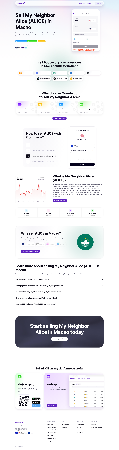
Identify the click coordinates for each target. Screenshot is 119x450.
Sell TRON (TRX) (50, 435)
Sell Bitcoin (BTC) (51, 424)
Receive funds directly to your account (43, 161)
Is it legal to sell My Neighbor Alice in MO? (32, 280)
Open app (99, 3)
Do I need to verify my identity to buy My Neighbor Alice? (38, 292)
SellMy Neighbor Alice (59, 118)
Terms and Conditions (82, 430)
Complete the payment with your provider (44, 156)
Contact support (66, 430)
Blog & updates (80, 424)
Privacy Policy (80, 432)
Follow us (81, 3)
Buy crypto (49, 441)
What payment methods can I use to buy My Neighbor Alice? (39, 286)
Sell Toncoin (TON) (51, 432)
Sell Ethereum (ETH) (51, 427)
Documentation (65, 424)
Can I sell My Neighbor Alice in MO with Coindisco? (35, 304)
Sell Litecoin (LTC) (51, 438)
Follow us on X (94, 424)
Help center (64, 427)
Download (89, 3)
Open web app (51, 405)
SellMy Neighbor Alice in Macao (30, 251)
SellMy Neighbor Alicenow (59, 339)
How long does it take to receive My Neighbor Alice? (36, 298)
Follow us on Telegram (96, 427)
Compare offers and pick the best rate (43, 150)
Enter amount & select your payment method (45, 145)
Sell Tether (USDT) (51, 430)
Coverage (79, 427)
